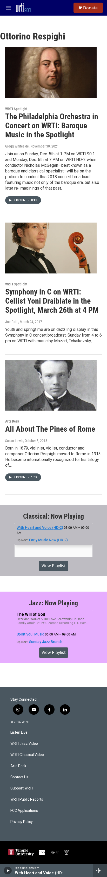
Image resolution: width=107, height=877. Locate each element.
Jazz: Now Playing (53, 603)
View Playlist (54, 565)
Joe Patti (11, 322)
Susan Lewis (14, 441)
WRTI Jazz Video (24, 744)
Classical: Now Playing (53, 516)
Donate (90, 7)
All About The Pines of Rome (50, 428)
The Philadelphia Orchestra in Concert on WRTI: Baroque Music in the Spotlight (51, 125)
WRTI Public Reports (26, 799)
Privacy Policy (21, 822)
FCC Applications (24, 811)
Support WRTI (21, 788)
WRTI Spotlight (16, 109)
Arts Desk (12, 421)
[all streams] (100, 870)
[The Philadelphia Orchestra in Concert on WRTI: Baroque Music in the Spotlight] (51, 72)
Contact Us (19, 777)
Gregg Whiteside (17, 146)
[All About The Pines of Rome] (51, 385)
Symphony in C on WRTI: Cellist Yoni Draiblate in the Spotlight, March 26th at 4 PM (52, 300)
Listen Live (19, 732)
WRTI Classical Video (27, 755)
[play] (8, 870)
